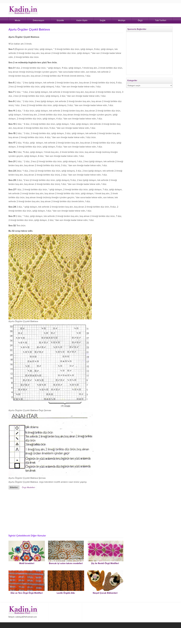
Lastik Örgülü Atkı (66, 593)
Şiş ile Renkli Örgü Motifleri (105, 563)
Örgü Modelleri (28, 487)
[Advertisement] (65, 511)
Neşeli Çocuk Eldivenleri (105, 593)
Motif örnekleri (26, 563)
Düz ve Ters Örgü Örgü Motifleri (27, 593)
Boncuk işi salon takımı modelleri (66, 563)
